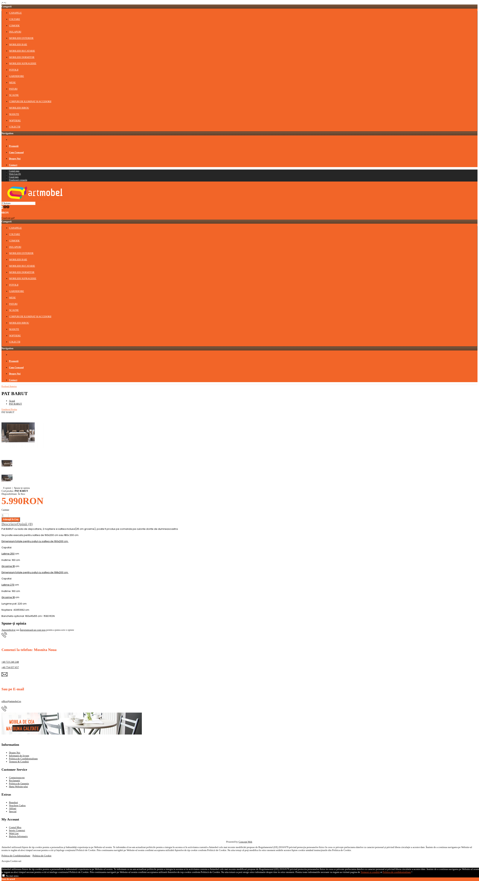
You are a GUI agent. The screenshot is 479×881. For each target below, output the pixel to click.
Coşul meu (14, 177)
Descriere (9, 524)
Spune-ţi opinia (22, 487)
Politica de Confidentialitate (23, 758)
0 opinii (7, 487)
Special (12, 811)
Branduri (13, 802)
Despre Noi (14, 752)
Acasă (12, 400)
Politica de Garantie (19, 783)
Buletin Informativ (18, 836)
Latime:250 (8, 553)
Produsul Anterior (9, 386)
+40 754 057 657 (10, 667)
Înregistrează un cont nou (33, 629)
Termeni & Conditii (19, 761)
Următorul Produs (9, 409)
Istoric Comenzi (17, 830)
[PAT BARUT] (22, 455)
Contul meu (14, 171)
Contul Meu (15, 827)
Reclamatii (14, 780)
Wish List (14, 833)
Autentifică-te (8, 629)
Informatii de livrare (19, 755)
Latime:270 (7, 585)
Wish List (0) (15, 174)
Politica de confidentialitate (397, 872)
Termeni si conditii (370, 872)
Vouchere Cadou (17, 805)
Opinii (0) (25, 524)
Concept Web (245, 841)
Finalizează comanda (18, 180)
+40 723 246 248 (10, 662)
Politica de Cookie (42, 855)
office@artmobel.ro (11, 701)
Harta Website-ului (18, 786)
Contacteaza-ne (17, 777)
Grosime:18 (8, 566)
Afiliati (12, 808)
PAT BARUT (15, 403)
